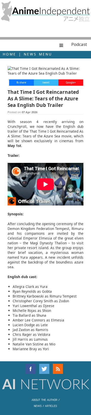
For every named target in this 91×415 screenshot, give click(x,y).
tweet (46, 82)
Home (9, 54)
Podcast (79, 44)
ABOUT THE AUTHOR (44, 399)
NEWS (38, 405)
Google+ (71, 82)
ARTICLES (51, 405)
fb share (21, 82)
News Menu (38, 54)
